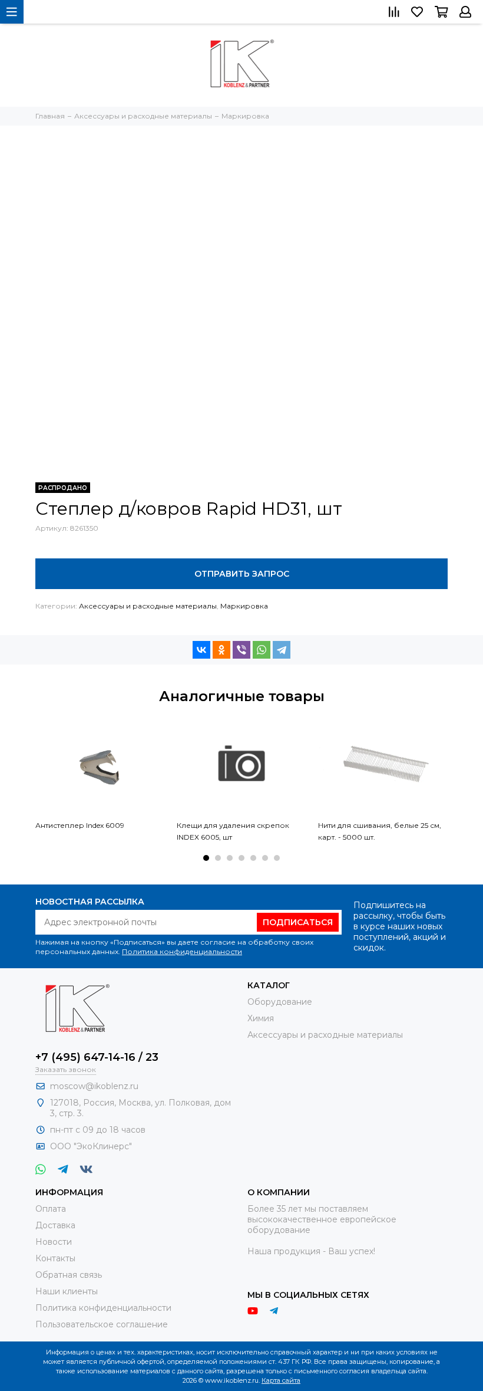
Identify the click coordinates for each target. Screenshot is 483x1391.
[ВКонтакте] (201, 650)
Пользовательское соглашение (101, 1324)
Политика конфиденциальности (182, 951)
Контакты (55, 1258)
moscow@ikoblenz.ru (94, 1086)
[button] (206, 858)
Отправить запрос (241, 573)
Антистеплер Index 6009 (79, 825)
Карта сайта (281, 1380)
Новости (53, 1242)
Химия (260, 1018)
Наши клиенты (66, 1291)
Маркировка (244, 605)
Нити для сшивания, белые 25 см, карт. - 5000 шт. (379, 831)
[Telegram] (281, 650)
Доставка (55, 1225)
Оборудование (279, 1002)
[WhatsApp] (261, 650)
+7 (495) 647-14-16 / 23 (96, 1057)
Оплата (50, 1208)
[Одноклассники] (221, 650)
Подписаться (298, 922)
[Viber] (241, 650)
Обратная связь (68, 1275)
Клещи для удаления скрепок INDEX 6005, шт (233, 831)
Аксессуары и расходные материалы (148, 605)
